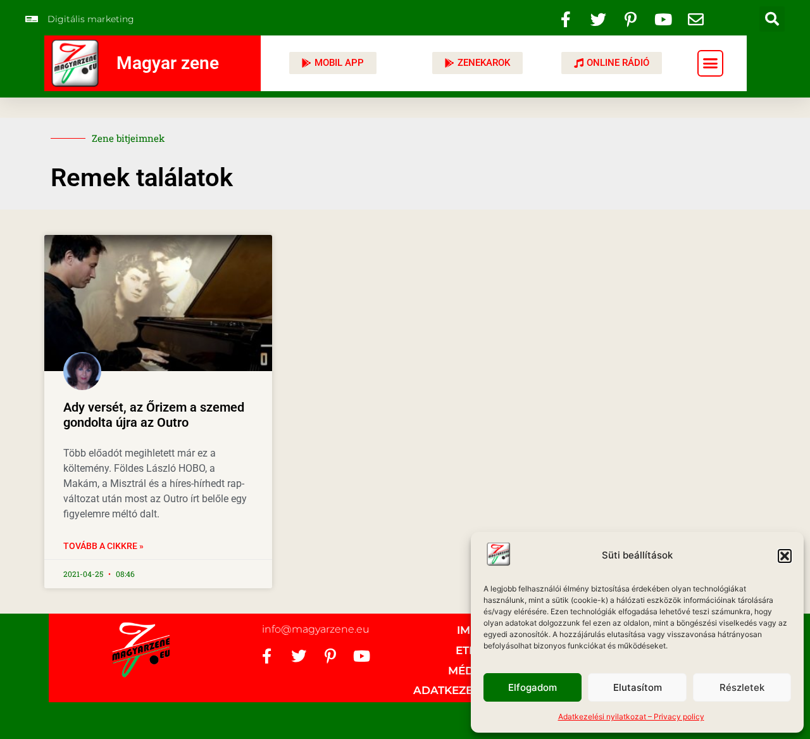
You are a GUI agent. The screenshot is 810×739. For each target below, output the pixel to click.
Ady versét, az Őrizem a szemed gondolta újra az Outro (153, 415)
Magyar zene (167, 63)
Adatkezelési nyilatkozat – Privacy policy (631, 716)
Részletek (742, 687)
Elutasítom (637, 687)
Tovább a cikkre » (103, 546)
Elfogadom (532, 687)
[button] (784, 556)
